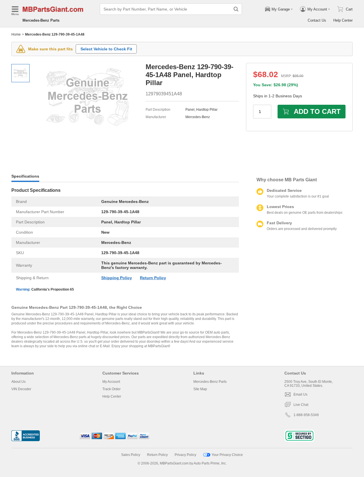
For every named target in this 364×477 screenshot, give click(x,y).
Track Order (111, 389)
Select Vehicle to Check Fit (106, 49)
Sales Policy (130, 455)
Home (16, 34)
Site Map (200, 389)
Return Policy (153, 277)
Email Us (300, 394)
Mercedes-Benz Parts (40, 20)
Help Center (343, 20)
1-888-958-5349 (306, 415)
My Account (111, 382)
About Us (18, 382)
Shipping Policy (116, 277)
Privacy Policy (185, 455)
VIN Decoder (21, 389)
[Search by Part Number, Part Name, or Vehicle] (236, 9)
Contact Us (317, 20)
